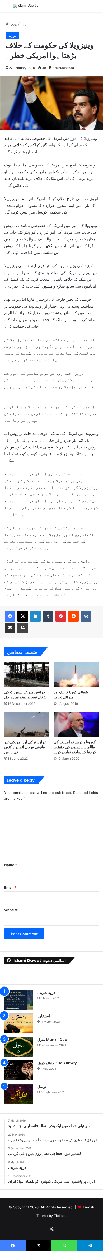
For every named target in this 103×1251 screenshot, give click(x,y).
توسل (41, 1086)
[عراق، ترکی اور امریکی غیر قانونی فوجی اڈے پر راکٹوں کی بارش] (26, 724)
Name (10, 865)
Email (10, 887)
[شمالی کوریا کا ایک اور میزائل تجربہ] (76, 674)
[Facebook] (10, 616)
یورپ (13, 24)
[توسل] (18, 1094)
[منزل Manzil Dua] (18, 1047)
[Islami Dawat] (25, 6)
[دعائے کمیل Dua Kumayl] (18, 1070)
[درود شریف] (18, 1000)
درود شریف (46, 992)
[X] (22, 616)
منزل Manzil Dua (52, 1039)
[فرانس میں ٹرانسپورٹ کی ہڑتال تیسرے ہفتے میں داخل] (26, 674)
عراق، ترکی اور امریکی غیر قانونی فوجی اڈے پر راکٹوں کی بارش (25, 747)
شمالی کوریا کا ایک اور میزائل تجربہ (71, 694)
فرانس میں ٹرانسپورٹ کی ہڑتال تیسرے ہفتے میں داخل (25, 694)
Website (11, 910)
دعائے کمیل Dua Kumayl (57, 1063)
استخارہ (43, 1016)
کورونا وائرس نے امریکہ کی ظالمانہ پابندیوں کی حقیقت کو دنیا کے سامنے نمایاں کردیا (75, 747)
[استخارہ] (18, 1023)
